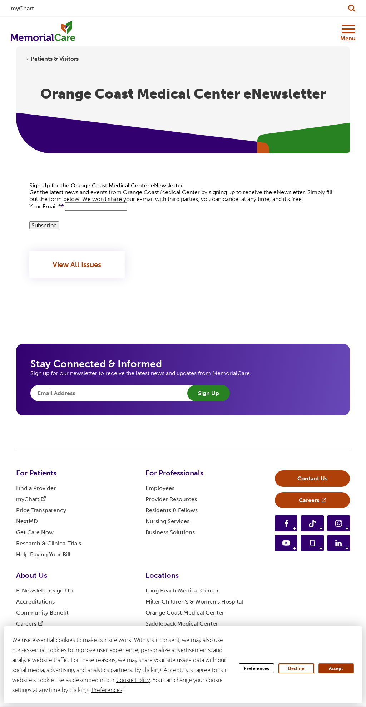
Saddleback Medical (181, 623)
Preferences (256, 668)
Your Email (45, 206)
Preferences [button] (107, 690)
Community (42, 612)
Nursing (167, 521)
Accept (336, 668)
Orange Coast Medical (184, 612)
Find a (36, 488)
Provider (171, 499)
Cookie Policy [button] (133, 680)
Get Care (35, 532)
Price (41, 510)
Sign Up (208, 393)
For (36, 473)
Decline (296, 668)
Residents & (171, 510)
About (31, 575)
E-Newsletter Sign (44, 590)
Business (170, 532)
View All (77, 264)
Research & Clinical (48, 543)
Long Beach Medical (182, 590)
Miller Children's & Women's (194, 601)
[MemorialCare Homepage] (43, 31)
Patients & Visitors (55, 58)
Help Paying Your (43, 554)
